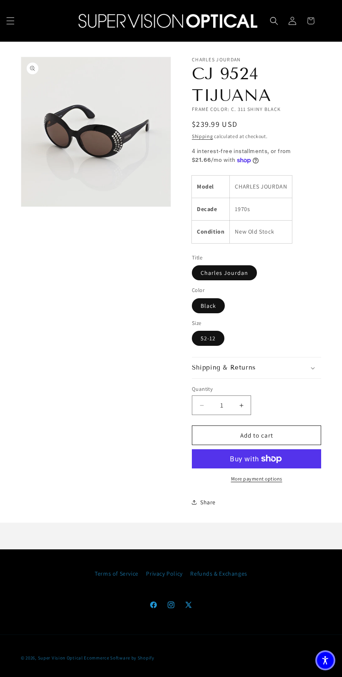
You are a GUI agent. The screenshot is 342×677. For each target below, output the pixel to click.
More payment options (256, 479)
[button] (10, 21)
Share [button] (208, 502)
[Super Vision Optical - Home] (168, 20)
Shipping (202, 136)
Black (208, 306)
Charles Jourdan (224, 273)
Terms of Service (116, 573)
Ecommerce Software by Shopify (119, 658)
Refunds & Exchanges (218, 573)
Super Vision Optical (60, 658)
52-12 (208, 338)
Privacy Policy (164, 573)
